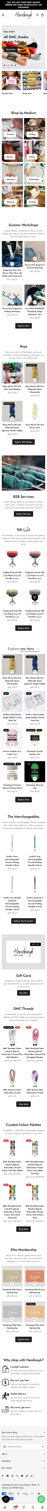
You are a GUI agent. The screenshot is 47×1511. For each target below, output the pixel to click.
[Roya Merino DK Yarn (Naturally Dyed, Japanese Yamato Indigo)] (12, 411)
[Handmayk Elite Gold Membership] (34, 1311)
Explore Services (23, 513)
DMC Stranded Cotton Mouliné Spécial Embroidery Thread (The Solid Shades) (12, 1053)
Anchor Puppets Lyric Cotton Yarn (12, 753)
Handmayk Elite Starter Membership (12, 1291)
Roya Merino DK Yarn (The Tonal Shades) (12, 388)
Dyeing (10, 156)
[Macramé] (12, 174)
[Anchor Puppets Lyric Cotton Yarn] (12, 737)
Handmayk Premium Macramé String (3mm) (12, 786)
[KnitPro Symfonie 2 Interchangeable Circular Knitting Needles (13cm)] (34, 884)
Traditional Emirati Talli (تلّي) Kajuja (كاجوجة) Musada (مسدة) (12, 575)
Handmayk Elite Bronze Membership (35, 1291)
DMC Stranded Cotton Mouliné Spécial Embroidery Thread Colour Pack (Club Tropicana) (12, 1212)
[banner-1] (11, 80)
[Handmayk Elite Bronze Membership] (34, 1276)
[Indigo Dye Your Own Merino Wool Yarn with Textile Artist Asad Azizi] (12, 254)
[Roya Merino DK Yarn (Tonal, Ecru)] (34, 411)
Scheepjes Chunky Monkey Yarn (35, 753)
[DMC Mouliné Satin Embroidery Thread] (34, 1076)
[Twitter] (17, 1476)
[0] (42, 15)
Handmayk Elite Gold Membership (35, 1326)
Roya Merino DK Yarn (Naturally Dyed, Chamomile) (35, 389)
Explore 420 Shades (23, 442)
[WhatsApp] (32, 1476)
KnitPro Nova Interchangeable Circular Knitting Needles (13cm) (12, 861)
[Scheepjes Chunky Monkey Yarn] (34, 737)
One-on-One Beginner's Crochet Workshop (35, 266)
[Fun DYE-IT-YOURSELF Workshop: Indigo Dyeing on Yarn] (34, 295)
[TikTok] (27, 1476)
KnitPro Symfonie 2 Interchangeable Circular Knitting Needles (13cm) (35, 902)
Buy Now (23, 992)
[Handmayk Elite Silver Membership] (12, 1311)
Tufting (32, 156)
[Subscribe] (42, 1446)
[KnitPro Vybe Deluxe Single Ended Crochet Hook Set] (12, 701)
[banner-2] (32, 80)
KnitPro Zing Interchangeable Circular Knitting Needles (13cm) (35, 861)
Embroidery (34, 179)
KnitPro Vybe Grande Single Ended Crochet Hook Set (35, 717)
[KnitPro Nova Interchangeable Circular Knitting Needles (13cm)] (12, 843)
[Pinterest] (3, 1476)
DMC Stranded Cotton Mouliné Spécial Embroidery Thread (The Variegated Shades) (34, 1053)
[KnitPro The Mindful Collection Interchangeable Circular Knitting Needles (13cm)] (12, 884)
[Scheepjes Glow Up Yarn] (34, 771)
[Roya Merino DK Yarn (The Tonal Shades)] (12, 372)
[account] (42, 1507)
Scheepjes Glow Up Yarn (34, 786)
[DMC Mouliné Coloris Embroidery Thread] (12, 1076)
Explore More (23, 325)
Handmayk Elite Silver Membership (12, 1326)
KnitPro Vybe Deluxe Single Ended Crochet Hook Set (12, 717)
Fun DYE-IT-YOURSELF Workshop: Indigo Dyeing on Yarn (34, 311)
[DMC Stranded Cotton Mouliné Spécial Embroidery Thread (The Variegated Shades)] (34, 1035)
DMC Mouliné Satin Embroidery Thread (35, 1091)
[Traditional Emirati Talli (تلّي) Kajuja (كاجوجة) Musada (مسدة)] (12, 559)
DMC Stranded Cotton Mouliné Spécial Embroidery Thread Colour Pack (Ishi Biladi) (12, 1166)
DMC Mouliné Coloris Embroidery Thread (12, 1091)
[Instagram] (12, 1476)
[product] (4, 1507)
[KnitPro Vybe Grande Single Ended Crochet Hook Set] (34, 701)
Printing (32, 202)
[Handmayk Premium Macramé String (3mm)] (12, 771)
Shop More (23, 1104)
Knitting (32, 134)
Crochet (10, 134)
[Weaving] (12, 196)
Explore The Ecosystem (23, 921)
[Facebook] (8, 1476)
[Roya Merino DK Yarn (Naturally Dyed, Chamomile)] (34, 372)
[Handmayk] (23, 15)
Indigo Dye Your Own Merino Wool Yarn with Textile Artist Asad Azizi (12, 273)
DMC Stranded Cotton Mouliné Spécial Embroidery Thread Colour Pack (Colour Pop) (35, 1212)
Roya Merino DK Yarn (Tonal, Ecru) (35, 426)
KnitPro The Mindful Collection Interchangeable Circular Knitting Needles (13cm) (12, 903)
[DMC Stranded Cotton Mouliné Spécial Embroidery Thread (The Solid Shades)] (12, 1035)
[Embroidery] (34, 174)
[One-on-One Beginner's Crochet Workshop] (34, 251)
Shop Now (10, 49)
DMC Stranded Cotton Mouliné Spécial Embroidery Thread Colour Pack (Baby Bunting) (35, 1167)
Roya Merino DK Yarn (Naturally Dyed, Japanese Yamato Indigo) (12, 427)
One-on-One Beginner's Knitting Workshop (12, 310)
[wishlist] (24, 1507)
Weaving (10, 202)
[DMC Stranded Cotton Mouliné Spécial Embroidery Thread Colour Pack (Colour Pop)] (34, 1192)
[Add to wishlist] (12, 264)
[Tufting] (34, 151)
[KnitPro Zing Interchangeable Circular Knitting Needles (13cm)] (34, 843)
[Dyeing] (12, 151)
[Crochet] (12, 128)
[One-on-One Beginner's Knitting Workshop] (12, 295)
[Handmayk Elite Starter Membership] (12, 1276)
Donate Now (7, 93)
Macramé (11, 179)
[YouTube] (22, 1476)
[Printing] (34, 196)
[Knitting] (34, 128)
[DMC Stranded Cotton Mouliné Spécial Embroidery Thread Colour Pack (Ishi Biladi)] (12, 1148)
